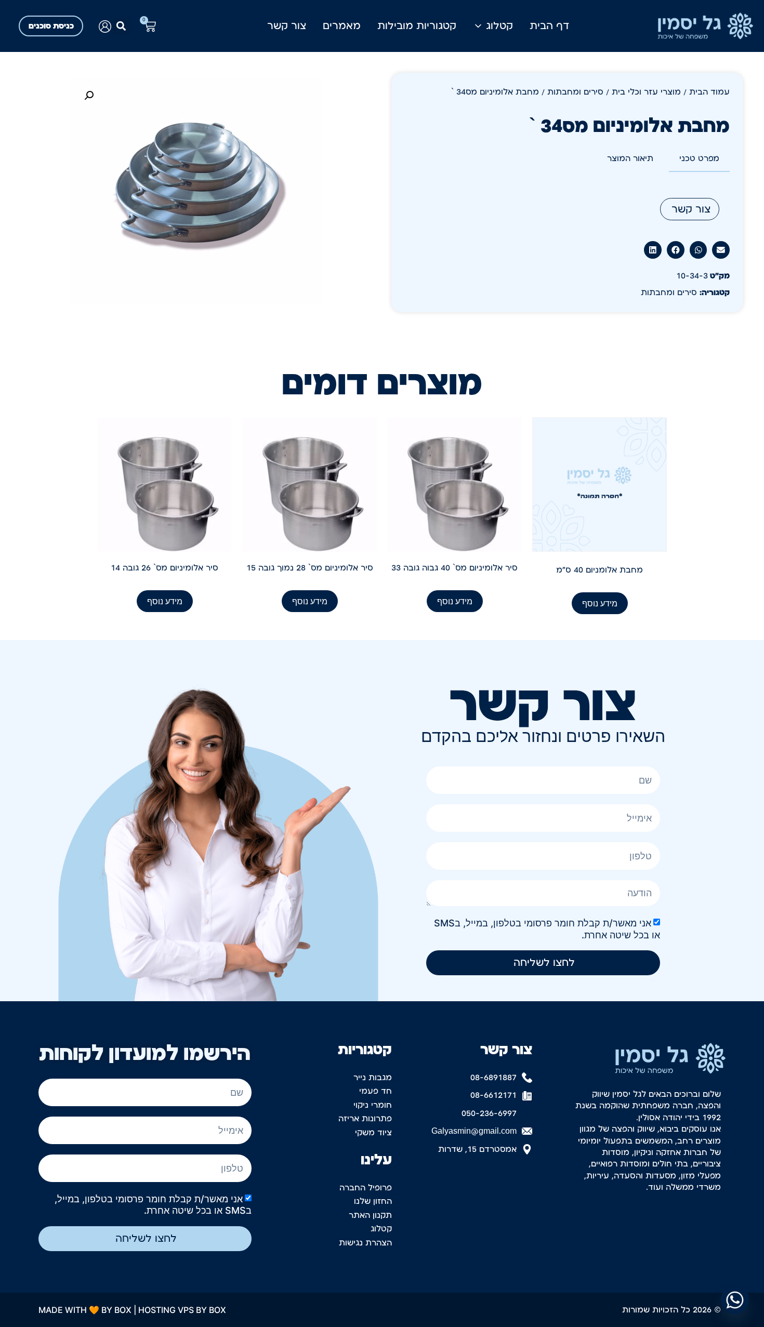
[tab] (699, 159)
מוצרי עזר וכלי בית (646, 92)
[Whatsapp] (735, 1300)
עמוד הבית (709, 92)
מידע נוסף (599, 603)
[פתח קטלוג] (478, 26)
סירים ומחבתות (575, 92)
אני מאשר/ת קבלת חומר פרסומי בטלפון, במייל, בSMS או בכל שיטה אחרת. (153, 1204)
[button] (121, 26)
